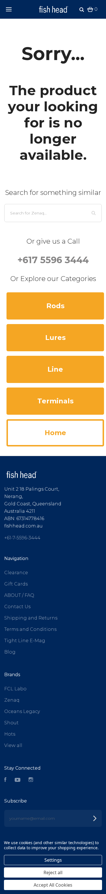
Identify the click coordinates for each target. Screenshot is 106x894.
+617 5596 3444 (53, 259)
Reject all (53, 872)
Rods (55, 306)
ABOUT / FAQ (19, 595)
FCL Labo (15, 688)
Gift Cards (16, 584)
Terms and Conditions (30, 629)
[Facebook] (5, 780)
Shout (11, 722)
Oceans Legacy (22, 711)
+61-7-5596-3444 (22, 537)
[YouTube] (17, 780)
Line (55, 369)
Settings (53, 860)
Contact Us (17, 606)
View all (13, 745)
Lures (55, 337)
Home (55, 433)
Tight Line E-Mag (24, 640)
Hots (9, 734)
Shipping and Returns (30, 618)
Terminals (55, 401)
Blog (10, 652)
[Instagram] (31, 780)
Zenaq (12, 700)
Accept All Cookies (53, 885)
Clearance (16, 572)
